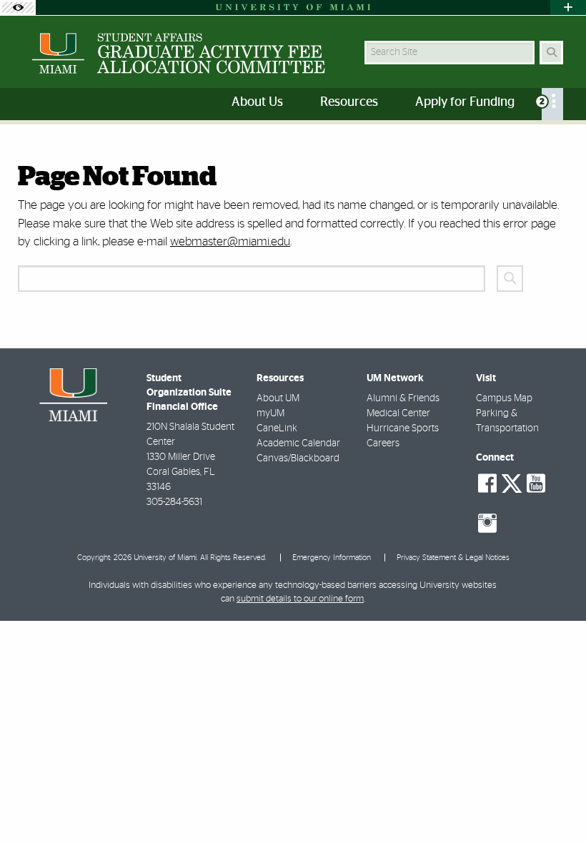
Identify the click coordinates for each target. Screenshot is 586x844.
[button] (554, 804)
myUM (270, 413)
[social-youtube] (536, 483)
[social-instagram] (487, 523)
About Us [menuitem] (257, 102)
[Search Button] (551, 52)
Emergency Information (331, 557)
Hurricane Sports (403, 428)
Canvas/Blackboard (298, 458)
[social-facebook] (487, 483)
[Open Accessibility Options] (18, 7)
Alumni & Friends (403, 398)
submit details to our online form (300, 599)
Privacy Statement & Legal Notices (453, 557)
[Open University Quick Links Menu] (568, 7)
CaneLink (277, 428)
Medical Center (398, 413)
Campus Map (504, 398)
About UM (278, 398)
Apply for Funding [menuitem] (465, 102)
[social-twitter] (511, 482)
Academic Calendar (298, 443)
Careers (383, 443)
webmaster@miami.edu (230, 241)
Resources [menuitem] (349, 102)
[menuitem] (552, 104)
